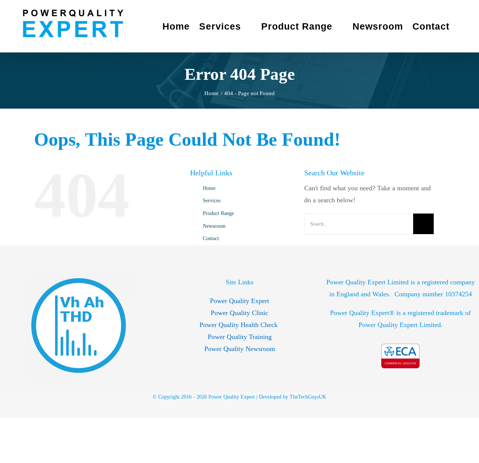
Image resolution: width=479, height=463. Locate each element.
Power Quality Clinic (239, 313)
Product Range (218, 213)
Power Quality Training (240, 337)
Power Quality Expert (239, 301)
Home (209, 188)
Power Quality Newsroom (239, 348)
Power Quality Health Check (239, 325)
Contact (211, 238)
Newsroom (214, 226)
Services (211, 200)
